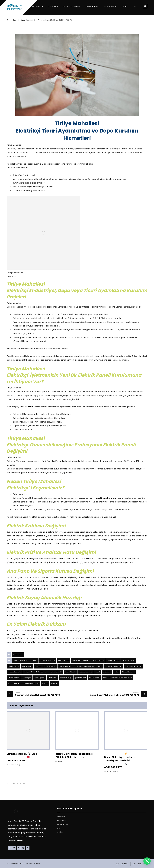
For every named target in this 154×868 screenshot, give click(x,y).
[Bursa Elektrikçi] (14, 7)
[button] (147, 861)
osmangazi (27, 678)
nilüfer (116, 672)
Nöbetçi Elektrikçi (128, 672)
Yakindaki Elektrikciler (31, 683)
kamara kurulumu (85, 672)
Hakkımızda (61, 820)
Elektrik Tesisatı (13, 666)
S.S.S (58, 828)
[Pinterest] (27, 848)
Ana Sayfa (61, 817)
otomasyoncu (40, 678)
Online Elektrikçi (13, 678)
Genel (60, 761)
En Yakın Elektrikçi (65, 666)
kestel (98, 672)
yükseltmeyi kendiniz (105, 498)
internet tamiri (70, 672)
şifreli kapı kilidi (80, 678)
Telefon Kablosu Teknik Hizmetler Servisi (117, 678)
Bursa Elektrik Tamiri (48, 660)
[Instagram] (23, 848)
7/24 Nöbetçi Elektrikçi (21, 660)
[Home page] (8, 20)
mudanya (107, 672)
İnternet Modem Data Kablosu (35, 672)
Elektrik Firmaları (113, 660)
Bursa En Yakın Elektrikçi (80, 660)
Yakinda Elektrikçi (14, 683)
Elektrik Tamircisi (128, 660)
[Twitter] (14, 848)
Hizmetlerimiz (62, 824)
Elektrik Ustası (27, 666)
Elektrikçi (38, 666)
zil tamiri (54, 683)
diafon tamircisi (98, 660)
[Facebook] (10, 848)
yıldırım (45, 683)
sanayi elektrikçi (65, 678)
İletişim (60, 832)
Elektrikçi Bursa (50, 666)
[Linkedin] (19, 848)
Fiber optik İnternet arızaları (84, 666)
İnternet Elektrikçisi (14, 672)
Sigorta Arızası (94, 678)
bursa (35, 660)
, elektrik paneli (26, 406)
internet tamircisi (56, 672)
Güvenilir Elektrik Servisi (114, 666)
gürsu (100, 666)
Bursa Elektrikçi (63, 660)
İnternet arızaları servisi (133, 666)
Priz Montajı (52, 678)
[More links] (134, 6)
